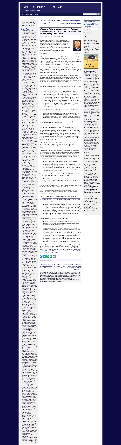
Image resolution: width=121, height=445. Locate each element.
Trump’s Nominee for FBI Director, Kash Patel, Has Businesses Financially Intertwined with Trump (29, 440)
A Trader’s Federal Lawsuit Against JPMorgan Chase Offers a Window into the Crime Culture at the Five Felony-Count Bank (60, 31)
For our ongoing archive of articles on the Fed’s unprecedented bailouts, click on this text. (92, 207)
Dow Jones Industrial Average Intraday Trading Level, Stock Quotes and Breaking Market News (28, 23)
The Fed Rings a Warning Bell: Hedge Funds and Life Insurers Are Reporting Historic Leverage (29, 433)
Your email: (87, 27)
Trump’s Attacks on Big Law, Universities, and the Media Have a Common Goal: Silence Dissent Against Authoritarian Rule (29, 100)
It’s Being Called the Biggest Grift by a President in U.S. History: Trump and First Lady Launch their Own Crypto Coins (29, 315)
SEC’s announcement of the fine (48, 158)
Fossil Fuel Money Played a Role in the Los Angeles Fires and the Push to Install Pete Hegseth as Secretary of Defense (29, 333)
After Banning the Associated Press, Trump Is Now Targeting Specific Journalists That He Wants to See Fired (29, 140)
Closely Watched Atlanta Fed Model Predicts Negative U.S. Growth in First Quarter (29, 147)
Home (23, 14)
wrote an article (68, 142)
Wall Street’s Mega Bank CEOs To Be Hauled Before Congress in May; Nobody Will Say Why (50, 22)
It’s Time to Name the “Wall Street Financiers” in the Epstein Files (29, 39)
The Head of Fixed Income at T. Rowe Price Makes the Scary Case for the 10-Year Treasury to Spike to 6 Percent (29, 387)
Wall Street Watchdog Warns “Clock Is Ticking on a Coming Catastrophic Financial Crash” (29, 347)
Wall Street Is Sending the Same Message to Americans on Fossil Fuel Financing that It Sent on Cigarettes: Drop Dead (29, 354)
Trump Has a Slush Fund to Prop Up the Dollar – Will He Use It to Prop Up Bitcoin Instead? (29, 407)
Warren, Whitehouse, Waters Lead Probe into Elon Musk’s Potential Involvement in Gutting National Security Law (29, 33)
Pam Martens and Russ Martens (48, 36)
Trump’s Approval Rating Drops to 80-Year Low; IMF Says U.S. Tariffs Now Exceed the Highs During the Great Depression (29, 68)
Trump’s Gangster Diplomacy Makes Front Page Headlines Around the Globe (29, 153)
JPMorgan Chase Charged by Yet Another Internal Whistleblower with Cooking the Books (29, 280)
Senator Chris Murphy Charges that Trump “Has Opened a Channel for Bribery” (29, 53)
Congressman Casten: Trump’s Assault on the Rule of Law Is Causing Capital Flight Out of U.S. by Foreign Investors (29, 60)
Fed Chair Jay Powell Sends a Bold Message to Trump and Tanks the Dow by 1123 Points (29, 381)
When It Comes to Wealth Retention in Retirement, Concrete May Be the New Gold (29, 341)
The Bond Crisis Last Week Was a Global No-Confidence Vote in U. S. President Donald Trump (29, 83)
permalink (48, 260)
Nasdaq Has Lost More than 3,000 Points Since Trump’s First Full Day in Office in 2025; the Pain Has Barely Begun (29, 76)
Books (36, 14)
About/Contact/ (29, 14)
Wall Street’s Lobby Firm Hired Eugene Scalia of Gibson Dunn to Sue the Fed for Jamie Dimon (29, 367)
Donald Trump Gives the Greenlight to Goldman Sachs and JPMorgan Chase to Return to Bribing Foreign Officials (29, 230)
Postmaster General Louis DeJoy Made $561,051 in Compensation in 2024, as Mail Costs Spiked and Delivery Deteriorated (29, 374)
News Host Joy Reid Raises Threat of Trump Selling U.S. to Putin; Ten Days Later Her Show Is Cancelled (29, 183)
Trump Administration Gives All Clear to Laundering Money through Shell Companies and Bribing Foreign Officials (29, 109)
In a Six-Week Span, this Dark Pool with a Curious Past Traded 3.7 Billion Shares (29, 361)
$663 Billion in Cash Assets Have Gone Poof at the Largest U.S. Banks (29, 393)
